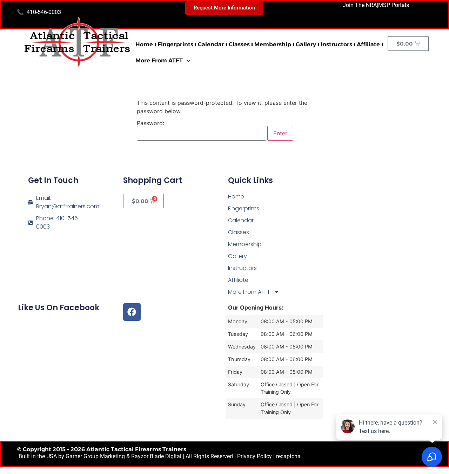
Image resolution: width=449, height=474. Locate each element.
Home (144, 44)
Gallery (306, 44)
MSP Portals (393, 5)
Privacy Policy (254, 456)
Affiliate (368, 44)
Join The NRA (360, 5)
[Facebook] (132, 312)
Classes (239, 44)
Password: (150, 123)
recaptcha (288, 456)
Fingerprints (175, 44)
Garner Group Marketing (95, 456)
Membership (272, 44)
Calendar (211, 44)
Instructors (336, 44)
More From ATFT (159, 60)
